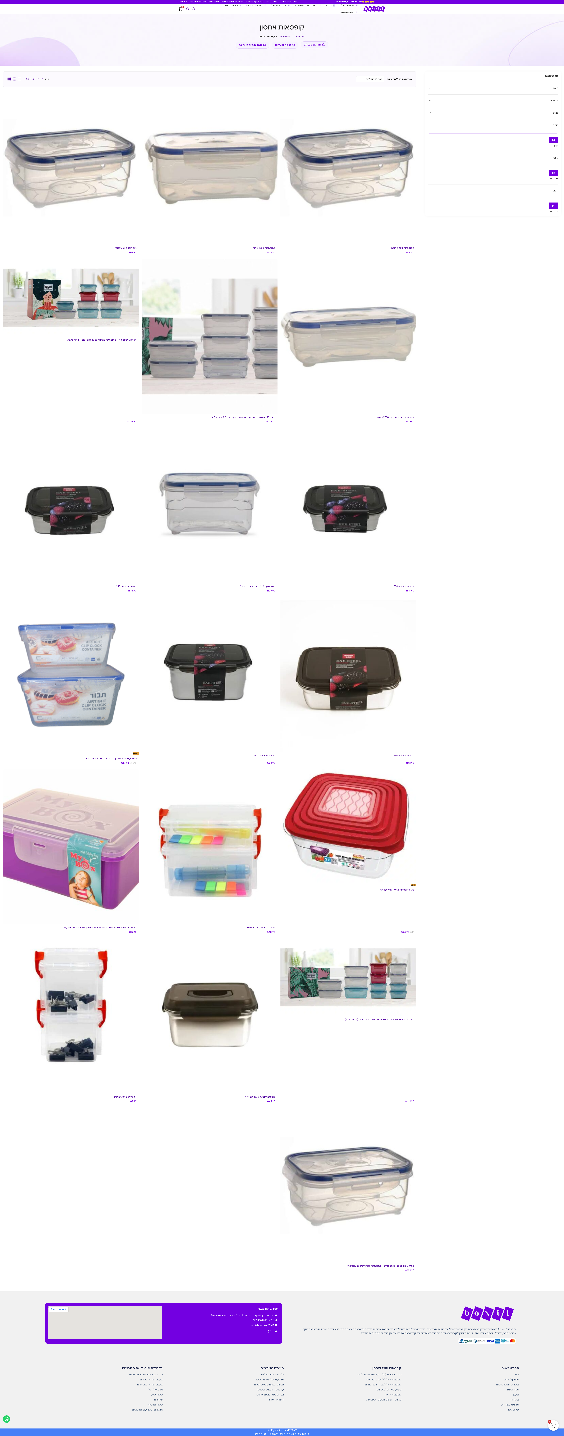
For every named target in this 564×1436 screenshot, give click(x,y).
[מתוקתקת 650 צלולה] (71, 167)
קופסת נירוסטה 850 (404, 755)
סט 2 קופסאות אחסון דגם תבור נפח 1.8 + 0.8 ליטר (111, 758)
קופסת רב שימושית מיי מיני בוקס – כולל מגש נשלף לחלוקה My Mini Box (100, 927)
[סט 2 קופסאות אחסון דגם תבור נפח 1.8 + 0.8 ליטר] (71, 674)
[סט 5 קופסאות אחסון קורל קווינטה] (348, 826)
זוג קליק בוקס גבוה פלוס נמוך (260, 927)
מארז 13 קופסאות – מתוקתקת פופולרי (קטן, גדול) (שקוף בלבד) (243, 417)
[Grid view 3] (14, 79)
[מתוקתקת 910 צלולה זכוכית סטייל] (210, 505)
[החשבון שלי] (194, 9)
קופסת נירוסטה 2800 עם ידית (260, 1097)
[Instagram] (269, 1331)
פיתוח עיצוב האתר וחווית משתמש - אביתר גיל (282, 1434)
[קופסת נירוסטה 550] (348, 505)
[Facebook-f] (276, 1331)
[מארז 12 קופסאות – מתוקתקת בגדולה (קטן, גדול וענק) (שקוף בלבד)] (71, 297)
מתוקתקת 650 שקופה (402, 248)
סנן (553, 140)
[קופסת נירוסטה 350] (71, 505)
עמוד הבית (299, 36)
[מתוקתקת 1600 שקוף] (210, 167)
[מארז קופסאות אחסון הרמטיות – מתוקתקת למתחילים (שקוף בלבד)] (348, 977)
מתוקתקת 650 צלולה (126, 248)
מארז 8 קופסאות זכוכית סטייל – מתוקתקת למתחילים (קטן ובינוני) (380, 1266)
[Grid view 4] (9, 79)
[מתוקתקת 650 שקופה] (348, 167)
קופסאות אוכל (284, 36)
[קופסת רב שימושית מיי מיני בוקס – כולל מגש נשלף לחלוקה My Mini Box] (71, 846)
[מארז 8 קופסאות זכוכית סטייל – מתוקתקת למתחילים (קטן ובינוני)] (348, 1185)
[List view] (19, 79)
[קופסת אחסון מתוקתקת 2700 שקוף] (348, 336)
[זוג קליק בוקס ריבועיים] (71, 1015)
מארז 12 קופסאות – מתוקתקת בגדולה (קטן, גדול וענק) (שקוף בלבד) (102, 340)
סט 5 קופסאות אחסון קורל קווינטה (397, 889)
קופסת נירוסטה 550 (404, 586)
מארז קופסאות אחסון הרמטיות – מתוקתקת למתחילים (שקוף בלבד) (379, 1019)
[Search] (188, 9)
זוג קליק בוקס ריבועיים (125, 1097)
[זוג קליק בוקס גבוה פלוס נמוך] (210, 846)
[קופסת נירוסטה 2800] (210, 674)
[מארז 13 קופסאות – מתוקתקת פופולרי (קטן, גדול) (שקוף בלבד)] (210, 336)
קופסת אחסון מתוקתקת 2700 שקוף (395, 417)
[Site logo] (374, 8)
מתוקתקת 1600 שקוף (264, 248)
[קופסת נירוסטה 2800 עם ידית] (210, 1015)
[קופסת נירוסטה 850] (348, 674)
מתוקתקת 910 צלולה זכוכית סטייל (257, 586)
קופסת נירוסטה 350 (126, 586)
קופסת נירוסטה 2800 (264, 755)
